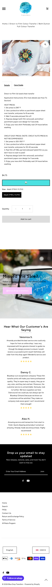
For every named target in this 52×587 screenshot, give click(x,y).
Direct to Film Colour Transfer (23, 24)
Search (5, 506)
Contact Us (6, 513)
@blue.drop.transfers (17, 290)
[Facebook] (23, 481)
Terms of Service (8, 520)
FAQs (4, 510)
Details (7, 85)
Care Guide (18, 85)
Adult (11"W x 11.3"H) (12, 195)
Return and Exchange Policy (13, 516)
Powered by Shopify (32, 584)
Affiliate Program (9, 523)
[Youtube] (28, 481)
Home (5, 24)
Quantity (5, 209)
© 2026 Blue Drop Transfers (12, 584)
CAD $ (43, 550)
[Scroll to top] (46, 580)
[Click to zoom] (45, 44)
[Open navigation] (10, 8)
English (9, 550)
